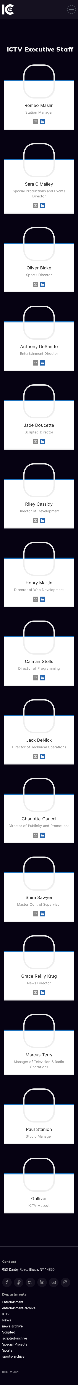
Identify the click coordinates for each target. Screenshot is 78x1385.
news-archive (12, 1326)
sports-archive (13, 1356)
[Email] (35, 121)
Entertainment (12, 1302)
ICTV (6, 1314)
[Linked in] (42, 121)
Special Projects (14, 1344)
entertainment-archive (19, 1308)
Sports (7, 1350)
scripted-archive (14, 1338)
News (6, 1320)
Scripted (8, 1332)
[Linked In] (42, 205)
